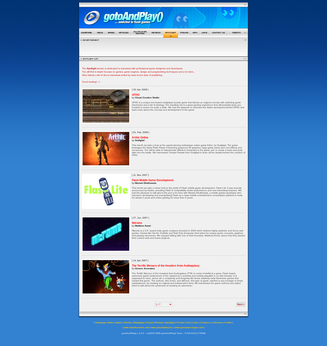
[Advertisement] (163, 47)
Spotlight (170, 323)
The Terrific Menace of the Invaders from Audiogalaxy (166, 265)
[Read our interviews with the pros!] (170, 36)
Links (195, 323)
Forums (180, 323)
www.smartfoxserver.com (136, 327)
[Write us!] (218, 36)
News (110, 323)
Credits (228, 323)
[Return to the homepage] (86, 36)
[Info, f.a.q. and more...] (195, 36)
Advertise (217, 323)
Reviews (159, 323)
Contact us (205, 323)
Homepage (100, 323)
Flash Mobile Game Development (153, 180)
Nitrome (137, 223)
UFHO (135, 94)
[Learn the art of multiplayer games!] (140, 36)
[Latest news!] (100, 36)
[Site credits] (238, 36)
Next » (240, 304)
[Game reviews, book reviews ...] (156, 36)
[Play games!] (111, 36)
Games (118, 323)
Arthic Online (140, 137)
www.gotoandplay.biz (162, 327)
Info (188, 323)
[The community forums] (184, 36)
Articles (128, 323)
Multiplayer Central (143, 323)
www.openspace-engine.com (189, 327)
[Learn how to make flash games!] (124, 36)
